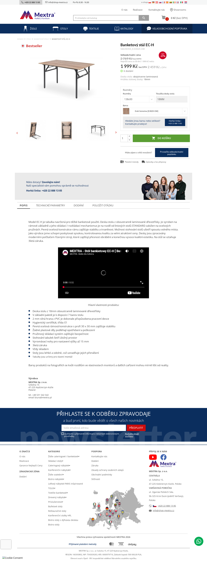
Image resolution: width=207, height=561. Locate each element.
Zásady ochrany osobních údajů (107, 470)
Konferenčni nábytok (58, 470)
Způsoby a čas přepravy (156, 162)
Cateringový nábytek (58, 465)
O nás (124, 9)
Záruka (94, 465)
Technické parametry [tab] (50, 205)
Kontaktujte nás (157, 9)
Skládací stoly (55, 460)
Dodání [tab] (79, 205)
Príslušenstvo (55, 501)
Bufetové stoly (55, 506)
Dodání (23, 476)
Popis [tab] (23, 205)
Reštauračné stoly (57, 510)
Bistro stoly (53, 524)
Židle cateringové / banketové (63, 456)
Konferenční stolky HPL (59, 515)
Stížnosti (95, 479)
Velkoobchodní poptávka (169, 28)
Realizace (137, 9)
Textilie (94, 28)
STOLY (64, 28)
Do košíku (161, 138)
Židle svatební (55, 474)
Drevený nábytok (56, 497)
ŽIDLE (33, 28)
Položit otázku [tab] (102, 205)
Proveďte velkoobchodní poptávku (171, 152)
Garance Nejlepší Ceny (30, 465)
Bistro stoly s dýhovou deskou (63, 520)
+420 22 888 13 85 (52, 190)
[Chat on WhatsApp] (198, 541)
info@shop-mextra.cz (58, 2)
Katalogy (126, 28)
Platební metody (132, 162)
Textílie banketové (57, 492)
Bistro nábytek (55, 479)
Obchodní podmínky (101, 474)
